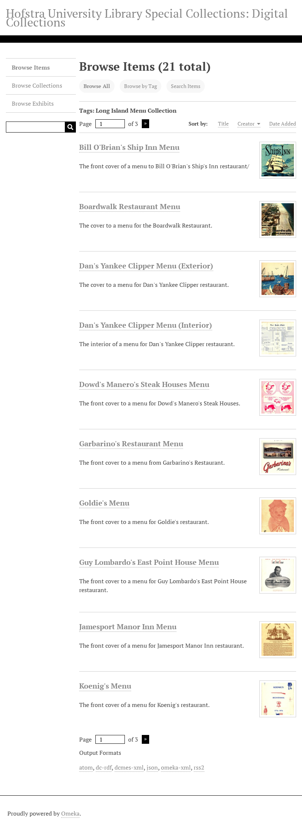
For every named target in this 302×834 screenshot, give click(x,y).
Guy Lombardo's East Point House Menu (149, 562)
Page (85, 124)
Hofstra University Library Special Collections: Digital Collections (147, 18)
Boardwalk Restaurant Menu (129, 206)
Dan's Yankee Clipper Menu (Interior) (145, 325)
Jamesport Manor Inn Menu (127, 626)
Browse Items (31, 67)
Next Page (145, 123)
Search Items (185, 85)
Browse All (97, 85)
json (152, 767)
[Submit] (70, 127)
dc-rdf (104, 767)
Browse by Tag (140, 85)
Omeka (70, 813)
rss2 (199, 767)
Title (223, 123)
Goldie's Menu (104, 503)
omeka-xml (176, 767)
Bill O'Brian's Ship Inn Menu (129, 147)
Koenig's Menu (105, 686)
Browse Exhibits (33, 103)
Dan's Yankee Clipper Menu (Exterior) (146, 266)
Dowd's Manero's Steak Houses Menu (144, 384)
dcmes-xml (129, 767)
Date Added (282, 123)
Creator (247, 123)
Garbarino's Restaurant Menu (131, 443)
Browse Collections (37, 85)
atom (86, 767)
